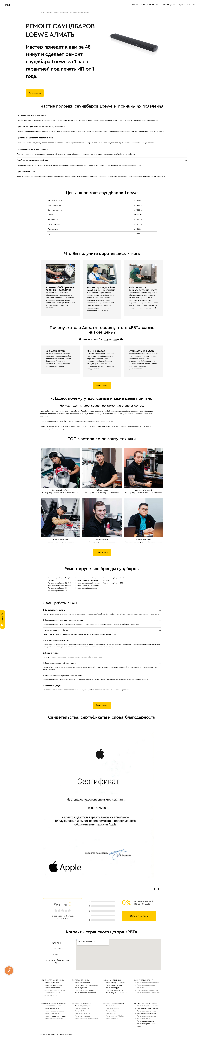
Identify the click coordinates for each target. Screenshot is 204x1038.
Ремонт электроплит (145, 1021)
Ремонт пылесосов (82, 982)
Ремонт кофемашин (114, 985)
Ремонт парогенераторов (85, 993)
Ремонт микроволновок (115, 982)
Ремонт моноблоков (51, 988)
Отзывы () (2, 617)
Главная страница (46, 12)
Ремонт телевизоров (52, 1006)
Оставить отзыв (139, 916)
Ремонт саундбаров (61, 12)
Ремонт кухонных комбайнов (117, 993)
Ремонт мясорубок (113, 988)
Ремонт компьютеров (52, 985)
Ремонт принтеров (82, 1006)
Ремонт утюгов (81, 988)
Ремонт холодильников (146, 1011)
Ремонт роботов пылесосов (86, 985)
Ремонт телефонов (51, 1008)
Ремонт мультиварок (114, 990)
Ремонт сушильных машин (147, 1008)
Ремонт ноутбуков (51, 982)
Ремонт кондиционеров (147, 1013)
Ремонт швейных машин (84, 990)
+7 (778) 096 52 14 (184, 5)
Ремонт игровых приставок (54, 1016)
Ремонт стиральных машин (148, 1006)
